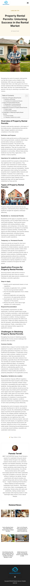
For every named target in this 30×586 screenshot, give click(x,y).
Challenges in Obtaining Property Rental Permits (13, 113)
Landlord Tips (15, 10)
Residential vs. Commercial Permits (13, 104)
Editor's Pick (17, 437)
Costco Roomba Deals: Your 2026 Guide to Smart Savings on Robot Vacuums (8, 529)
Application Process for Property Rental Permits (15, 107)
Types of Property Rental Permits (11, 102)
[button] (28, 3)
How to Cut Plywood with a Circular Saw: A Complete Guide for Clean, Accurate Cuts (22, 529)
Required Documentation (11, 110)
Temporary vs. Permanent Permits (13, 105)
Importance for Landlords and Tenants (13, 101)
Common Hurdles (9, 115)
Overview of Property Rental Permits (12, 97)
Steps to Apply (8, 109)
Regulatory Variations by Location (13, 117)
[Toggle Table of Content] (25, 96)
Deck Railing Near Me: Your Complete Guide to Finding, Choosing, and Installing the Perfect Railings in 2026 (8, 554)
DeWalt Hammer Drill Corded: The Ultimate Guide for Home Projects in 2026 (22, 554)
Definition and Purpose (10, 99)
